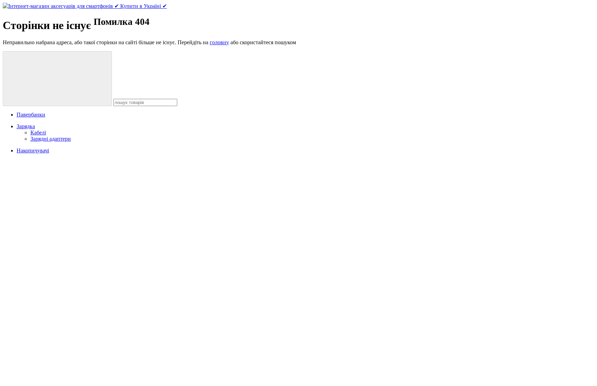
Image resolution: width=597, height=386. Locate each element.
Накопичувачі (33, 150)
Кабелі (38, 132)
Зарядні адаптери (50, 139)
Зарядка (26, 126)
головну (219, 42)
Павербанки (31, 114)
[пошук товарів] (57, 78)
